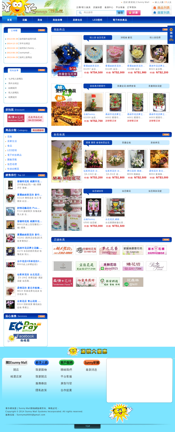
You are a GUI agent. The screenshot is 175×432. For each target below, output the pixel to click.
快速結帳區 (13, 168)
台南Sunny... (90, 219)
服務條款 (41, 383)
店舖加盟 (97, 7)
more (41, 175)
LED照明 (12, 150)
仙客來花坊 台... (92, 171)
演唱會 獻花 (126, 37)
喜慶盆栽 (126, 142)
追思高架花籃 (155, 191)
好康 (135, 12)
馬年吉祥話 (13, 83)
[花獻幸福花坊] (34, 122)
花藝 (9, 136)
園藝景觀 (12, 159)
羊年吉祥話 (25, 43)
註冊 (79, 7)
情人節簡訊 (13, 92)
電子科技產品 (14, 155)
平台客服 (120, 7)
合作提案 (66, 390)
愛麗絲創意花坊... (92, 66)
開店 (16, 369)
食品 (9, 145)
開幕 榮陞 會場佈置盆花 (98, 142)
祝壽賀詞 (12, 97)
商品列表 (162, 7)
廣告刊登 (66, 383)
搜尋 (120, 12)
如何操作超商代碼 (28, 39)
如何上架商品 (26, 57)
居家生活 (12, 141)
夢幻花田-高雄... (135, 171)
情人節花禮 (155, 37)
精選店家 (16, 376)
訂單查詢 (131, 7)
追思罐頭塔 (97, 191)
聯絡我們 (66, 369)
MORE (41, 110)
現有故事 (14, 70)
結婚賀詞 (12, 88)
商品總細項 (38, 130)
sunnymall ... (25, 53)
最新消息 (91, 369)
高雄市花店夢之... (158, 66)
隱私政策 (41, 390)
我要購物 (41, 369)
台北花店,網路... (113, 219)
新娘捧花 (155, 142)
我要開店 (41, 376)
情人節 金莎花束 (98, 37)
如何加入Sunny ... (28, 48)
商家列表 (162, 12)
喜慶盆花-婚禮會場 (126, 86)
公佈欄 (14, 30)
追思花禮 (12, 164)
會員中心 (109, 7)
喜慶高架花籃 (155, 86)
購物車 (171, 35)
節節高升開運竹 (98, 86)
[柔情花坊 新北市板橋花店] (14, 122)
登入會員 (86, 7)
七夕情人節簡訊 (15, 79)
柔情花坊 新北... (157, 171)
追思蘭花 (126, 191)
